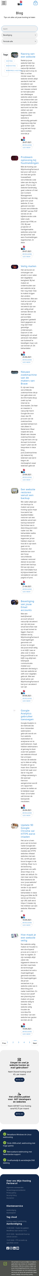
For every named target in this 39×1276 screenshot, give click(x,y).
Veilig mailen (28, 266)
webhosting (11, 66)
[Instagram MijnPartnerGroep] (11, 1248)
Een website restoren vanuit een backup (28, 494)
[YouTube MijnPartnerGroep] (17, 1248)
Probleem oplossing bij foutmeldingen (30, 160)
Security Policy (11, 1195)
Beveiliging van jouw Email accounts (27, 606)
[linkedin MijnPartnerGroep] (14, 1248)
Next (35, 1043)
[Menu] (3, 3)
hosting (9, 61)
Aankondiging (11, 1210)
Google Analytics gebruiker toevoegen (27, 715)
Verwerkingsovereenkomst (15, 1190)
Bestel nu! (19, 1080)
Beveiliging (27, 145)
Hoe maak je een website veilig (28, 937)
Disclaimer (10, 1198)
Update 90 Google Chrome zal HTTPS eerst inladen (28, 830)
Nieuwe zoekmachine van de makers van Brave (29, 377)
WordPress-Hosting (14, 70)
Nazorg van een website (28, 55)
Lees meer (26, 148)
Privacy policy (11, 1193)
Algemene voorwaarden (14, 1187)
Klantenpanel (11, 1213)
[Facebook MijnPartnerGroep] (7, 1248)
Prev (4, 1043)
